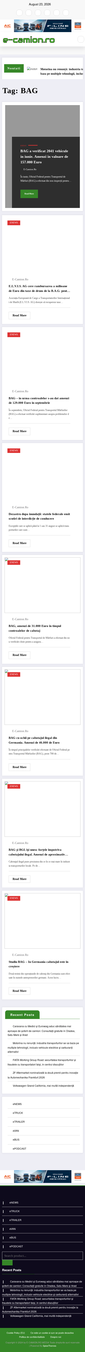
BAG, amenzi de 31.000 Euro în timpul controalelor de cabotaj (35, 628)
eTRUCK (18, 1112)
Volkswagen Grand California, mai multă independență (43, 1085)
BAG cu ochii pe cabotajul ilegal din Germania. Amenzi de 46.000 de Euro (34, 740)
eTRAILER (19, 1121)
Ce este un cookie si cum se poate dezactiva (52, 1332)
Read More (29, 194)
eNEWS (23, 146)
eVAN (16, 1130)
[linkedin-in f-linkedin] (66, 13)
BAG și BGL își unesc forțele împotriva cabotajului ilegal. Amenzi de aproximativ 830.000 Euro (37, 852)
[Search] (81, 39)
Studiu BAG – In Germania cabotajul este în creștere (38, 964)
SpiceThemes (49, 1345)
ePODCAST (19, 1148)
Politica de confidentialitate (32, 1336)
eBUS (16, 1139)
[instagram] (29, 13)
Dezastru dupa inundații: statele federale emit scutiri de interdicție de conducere (39, 516)
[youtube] (38, 13)
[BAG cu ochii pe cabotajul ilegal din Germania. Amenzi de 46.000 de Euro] (42, 696)
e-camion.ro (30, 169)
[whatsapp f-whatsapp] (56, 13)
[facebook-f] (19, 13)
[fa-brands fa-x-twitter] (47, 13)
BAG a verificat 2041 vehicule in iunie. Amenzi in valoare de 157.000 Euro (44, 156)
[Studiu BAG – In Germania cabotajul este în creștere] (42, 920)
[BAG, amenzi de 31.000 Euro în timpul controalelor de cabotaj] (42, 584)
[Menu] (69, 39)
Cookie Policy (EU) (16, 1332)
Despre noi (55, 1336)
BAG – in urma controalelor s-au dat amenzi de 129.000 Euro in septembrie (39, 401)
